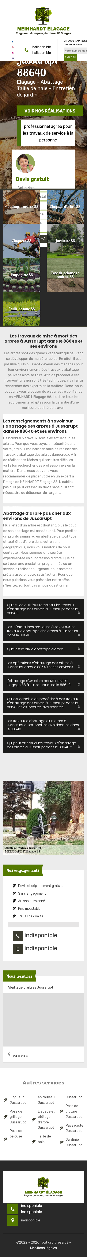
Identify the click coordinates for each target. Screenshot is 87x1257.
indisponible (41, 47)
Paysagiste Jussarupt (74, 1128)
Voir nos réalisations (49, 111)
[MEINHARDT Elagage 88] (43, 21)
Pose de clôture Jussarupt (74, 1111)
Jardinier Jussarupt (74, 1142)
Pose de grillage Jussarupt (18, 1116)
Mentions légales (43, 1248)
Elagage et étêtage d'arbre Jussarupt (46, 1119)
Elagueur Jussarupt (18, 1100)
